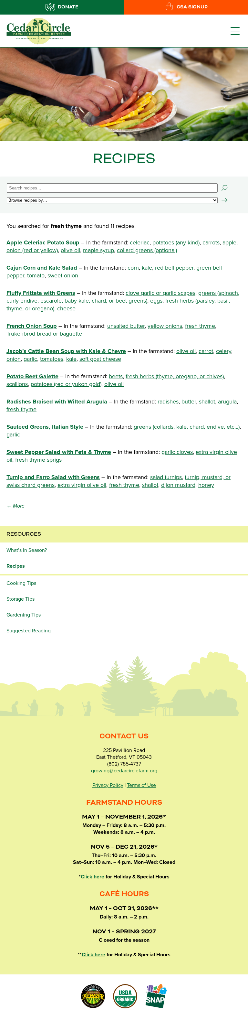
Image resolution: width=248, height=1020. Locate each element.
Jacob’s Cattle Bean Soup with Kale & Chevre (66, 351)
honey (206, 485)
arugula (227, 401)
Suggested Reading (28, 631)
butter (188, 401)
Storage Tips (20, 599)
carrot (206, 351)
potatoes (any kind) (176, 242)
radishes (168, 401)
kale (147, 267)
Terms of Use (141, 785)
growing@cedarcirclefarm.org (124, 771)
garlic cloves (177, 452)
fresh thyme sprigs (38, 459)
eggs (156, 300)
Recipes (15, 566)
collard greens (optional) (147, 250)
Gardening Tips (23, 615)
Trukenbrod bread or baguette (44, 333)
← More (15, 506)
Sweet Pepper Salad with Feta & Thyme (58, 452)
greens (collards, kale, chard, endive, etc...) (187, 426)
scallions (17, 384)
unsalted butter (126, 325)
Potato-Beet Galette (32, 376)
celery (223, 351)
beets (116, 376)
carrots (211, 242)
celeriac (140, 242)
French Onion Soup (31, 325)
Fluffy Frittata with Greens (40, 292)
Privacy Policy (107, 785)
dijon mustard (178, 485)
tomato (36, 275)
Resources (23, 534)
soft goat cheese (100, 358)
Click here (92, 877)
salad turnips (166, 477)
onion (13, 358)
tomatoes (51, 358)
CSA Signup (192, 7)
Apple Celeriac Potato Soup (42, 242)
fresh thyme (200, 325)
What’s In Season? (26, 550)
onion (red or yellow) (32, 250)
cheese (66, 308)
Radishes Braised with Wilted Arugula (56, 401)
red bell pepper (174, 267)
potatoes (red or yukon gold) (66, 384)
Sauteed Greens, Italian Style (44, 426)
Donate (68, 7)
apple (229, 242)
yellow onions (165, 325)
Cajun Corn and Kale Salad (41, 267)
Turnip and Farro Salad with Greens (53, 477)
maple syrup (98, 250)
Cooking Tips (21, 583)
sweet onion (62, 275)
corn (133, 267)
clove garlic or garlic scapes (160, 292)
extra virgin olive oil (81, 485)
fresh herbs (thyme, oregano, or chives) (175, 376)
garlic (30, 358)
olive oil (70, 250)
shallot (207, 401)
